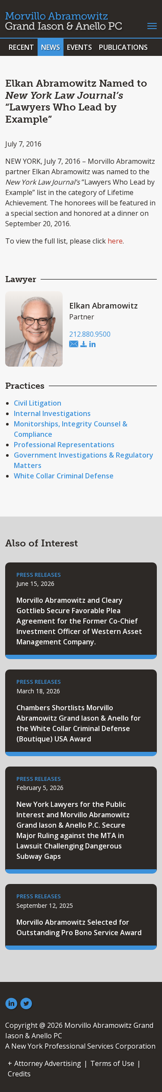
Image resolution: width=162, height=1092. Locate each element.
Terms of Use (112, 1063)
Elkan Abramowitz (103, 305)
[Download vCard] (83, 344)
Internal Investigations (52, 413)
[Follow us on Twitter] (26, 1004)
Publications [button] (123, 47)
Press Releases (38, 574)
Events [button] (79, 47)
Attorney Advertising (47, 1063)
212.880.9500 (90, 334)
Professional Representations (64, 444)
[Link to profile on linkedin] (92, 344)
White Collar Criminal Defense (64, 476)
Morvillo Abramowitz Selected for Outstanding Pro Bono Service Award (79, 927)
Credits (19, 1074)
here (115, 241)
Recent (21, 47)
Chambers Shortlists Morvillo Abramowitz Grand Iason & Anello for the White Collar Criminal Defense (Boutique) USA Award (78, 723)
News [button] (50, 47)
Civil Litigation (37, 403)
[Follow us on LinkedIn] (11, 1004)
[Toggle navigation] (152, 25)
